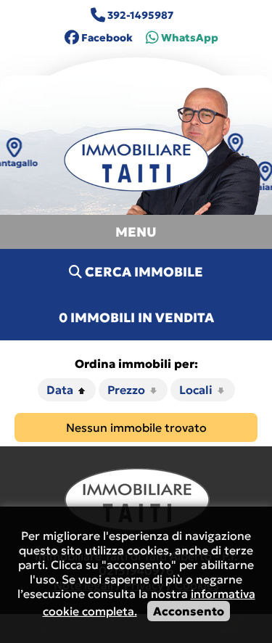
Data (61, 389)
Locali (197, 389)
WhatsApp (189, 37)
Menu (136, 232)
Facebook (106, 37)
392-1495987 (139, 15)
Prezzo (127, 389)
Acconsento (188, 611)
